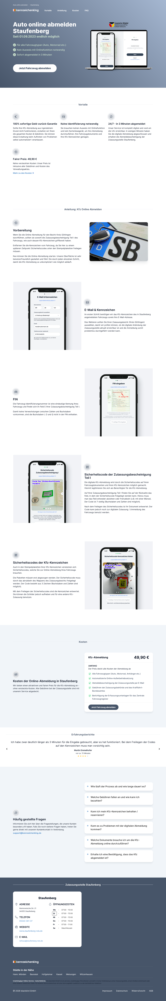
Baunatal (34, 974)
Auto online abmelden (20, 5)
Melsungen (71, 974)
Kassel (59, 974)
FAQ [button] (86, 10)
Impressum (107, 991)
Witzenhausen (86, 974)
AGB (151, 991)
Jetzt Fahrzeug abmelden (35, 68)
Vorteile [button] (48, 10)
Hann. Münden (19, 974)
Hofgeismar (47, 974)
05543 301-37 (25, 921)
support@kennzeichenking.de (27, 833)
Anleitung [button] (61, 10)
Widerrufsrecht (138, 991)
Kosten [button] (75, 10)
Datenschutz (122, 991)
